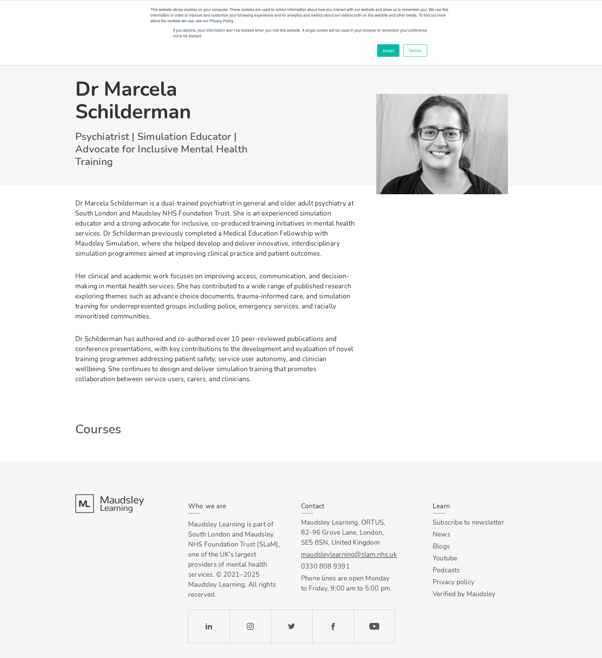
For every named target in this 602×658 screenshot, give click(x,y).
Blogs (441, 546)
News (441, 534)
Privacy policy (453, 582)
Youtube (445, 558)
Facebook (333, 626)
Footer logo (109, 503)
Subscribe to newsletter (468, 522)
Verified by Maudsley (464, 594)
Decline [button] (415, 50)
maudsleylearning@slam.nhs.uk (348, 554)
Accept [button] (388, 50)
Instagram (250, 626)
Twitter (291, 626)
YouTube (374, 626)
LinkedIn (209, 626)
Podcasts (446, 570)
